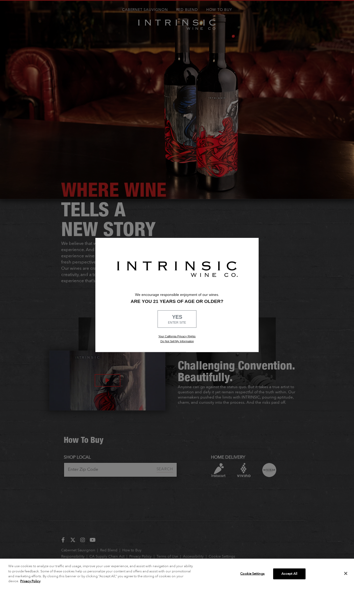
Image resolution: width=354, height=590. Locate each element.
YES (177, 319)
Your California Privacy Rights (177, 336)
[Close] (345, 573)
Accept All (289, 573)
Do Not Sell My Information (177, 341)
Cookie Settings (252, 573)
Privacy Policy (30, 581)
